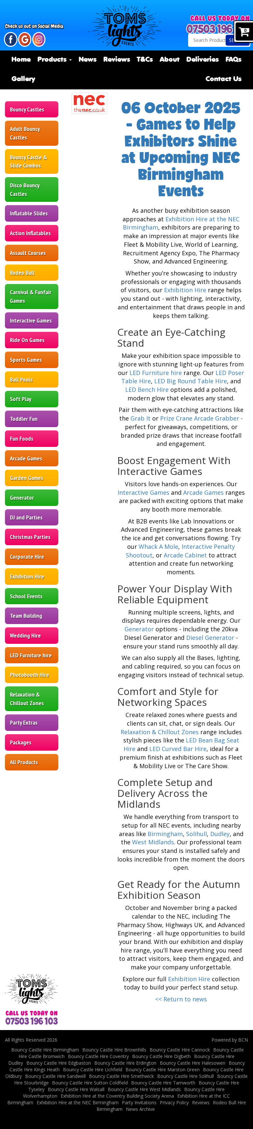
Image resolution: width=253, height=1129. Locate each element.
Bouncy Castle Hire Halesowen (192, 1063)
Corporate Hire (27, 556)
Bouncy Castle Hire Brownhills (114, 1050)
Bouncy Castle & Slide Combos (28, 161)
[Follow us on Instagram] (38, 39)
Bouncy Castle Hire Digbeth (161, 1056)
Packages (20, 742)
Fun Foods (21, 438)
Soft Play (20, 399)
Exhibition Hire (27, 576)
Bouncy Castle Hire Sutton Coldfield (90, 1083)
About (170, 60)
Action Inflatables (30, 233)
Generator (22, 497)
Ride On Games (27, 340)
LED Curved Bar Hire (178, 749)
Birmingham (165, 834)
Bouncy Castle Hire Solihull (185, 1076)
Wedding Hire (25, 635)
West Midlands (153, 842)
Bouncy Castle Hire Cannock (180, 1050)
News (88, 60)
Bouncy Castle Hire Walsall (76, 1089)
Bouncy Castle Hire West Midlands (144, 1089)
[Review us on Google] (24, 39)
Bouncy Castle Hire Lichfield (92, 1069)
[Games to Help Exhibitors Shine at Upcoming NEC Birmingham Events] (89, 103)
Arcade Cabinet (185, 555)
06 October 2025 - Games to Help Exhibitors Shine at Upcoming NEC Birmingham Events (181, 149)
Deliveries (202, 60)
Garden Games (26, 478)
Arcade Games (26, 458)
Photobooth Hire (29, 674)
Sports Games (26, 359)
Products (53, 60)
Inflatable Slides (29, 213)
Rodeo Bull (22, 272)
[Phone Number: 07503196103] (218, 29)
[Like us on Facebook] (10, 39)
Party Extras (24, 722)
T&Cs (145, 60)
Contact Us (223, 79)
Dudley (220, 834)
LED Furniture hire (31, 655)
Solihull (196, 834)
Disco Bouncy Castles (25, 189)
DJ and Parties (26, 517)
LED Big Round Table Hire (190, 381)
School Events (26, 596)
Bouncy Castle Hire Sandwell (55, 1076)
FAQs (233, 60)
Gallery (23, 79)
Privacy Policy (174, 1102)
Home (21, 60)
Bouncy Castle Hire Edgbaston (58, 1063)
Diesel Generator (210, 638)
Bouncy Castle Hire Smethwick (121, 1076)
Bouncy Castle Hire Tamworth (163, 1083)
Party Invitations (139, 1102)
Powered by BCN (229, 1040)
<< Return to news (181, 999)
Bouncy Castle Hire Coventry (98, 1056)
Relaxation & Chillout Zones (27, 699)
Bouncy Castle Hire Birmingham (45, 1050)
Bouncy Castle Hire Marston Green (163, 1069)
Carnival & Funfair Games (30, 296)
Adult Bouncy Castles (25, 133)
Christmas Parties (30, 537)
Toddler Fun (24, 419)
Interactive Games (31, 320)
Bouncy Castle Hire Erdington (125, 1063)
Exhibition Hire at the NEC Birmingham (78, 1102)
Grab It (140, 418)
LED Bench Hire (147, 389)
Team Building (26, 615)
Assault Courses (28, 253)
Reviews (116, 60)
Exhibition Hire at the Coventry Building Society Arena (117, 1096)
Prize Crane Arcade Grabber (199, 418)
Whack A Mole (158, 546)
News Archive (140, 1109)
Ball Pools (21, 379)
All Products (24, 762)
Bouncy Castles (27, 109)
